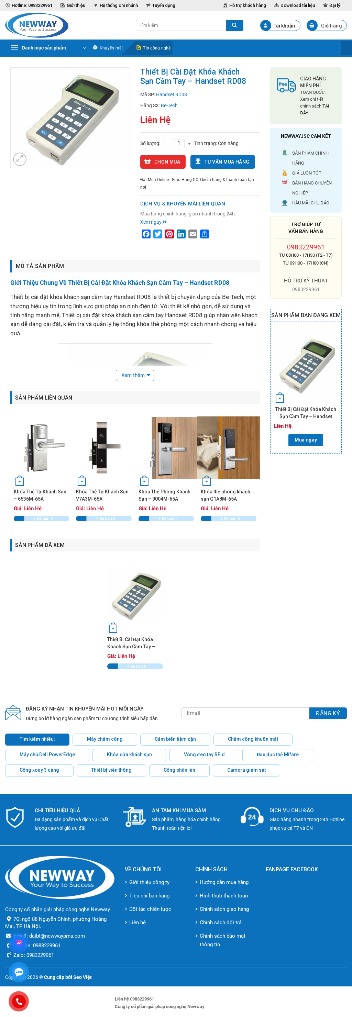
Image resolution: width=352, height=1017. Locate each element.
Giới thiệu (76, 5)
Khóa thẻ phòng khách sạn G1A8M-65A (225, 495)
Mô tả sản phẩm (40, 266)
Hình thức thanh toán (224, 896)
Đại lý (334, 5)
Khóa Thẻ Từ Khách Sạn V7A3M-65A (102, 495)
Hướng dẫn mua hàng (224, 882)
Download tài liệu (297, 5)
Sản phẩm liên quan (43, 397)
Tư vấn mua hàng (227, 162)
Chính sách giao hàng (224, 909)
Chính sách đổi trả (221, 922)
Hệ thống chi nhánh (119, 5)
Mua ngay (306, 440)
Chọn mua (167, 162)
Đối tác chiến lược (150, 909)
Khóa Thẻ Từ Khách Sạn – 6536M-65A (40, 495)
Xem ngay (151, 222)
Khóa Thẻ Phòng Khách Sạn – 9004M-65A (164, 495)
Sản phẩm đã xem (40, 545)
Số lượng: (150, 143)
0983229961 (306, 247)
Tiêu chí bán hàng (149, 896)
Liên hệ (137, 922)
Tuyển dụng (163, 5)
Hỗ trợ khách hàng (247, 5)
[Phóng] (19, 159)
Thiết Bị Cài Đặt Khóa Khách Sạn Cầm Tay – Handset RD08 (305, 413)
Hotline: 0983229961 (32, 5)
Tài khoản (284, 26)
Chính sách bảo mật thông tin (222, 940)
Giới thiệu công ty (149, 882)
